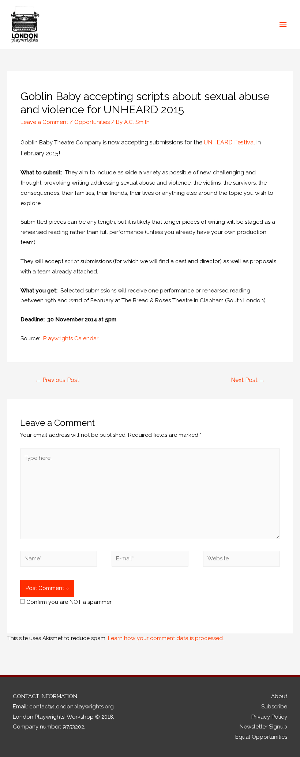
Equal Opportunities (261, 737)
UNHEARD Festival (229, 142)
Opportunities (92, 122)
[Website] (241, 560)
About (279, 696)
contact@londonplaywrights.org (71, 706)
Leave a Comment (44, 122)
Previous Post (57, 379)
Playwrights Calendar (70, 338)
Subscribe (274, 706)
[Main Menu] (283, 24)
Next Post (248, 379)
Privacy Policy (269, 717)
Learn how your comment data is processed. (166, 638)
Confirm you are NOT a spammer (68, 602)
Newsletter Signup (263, 726)
